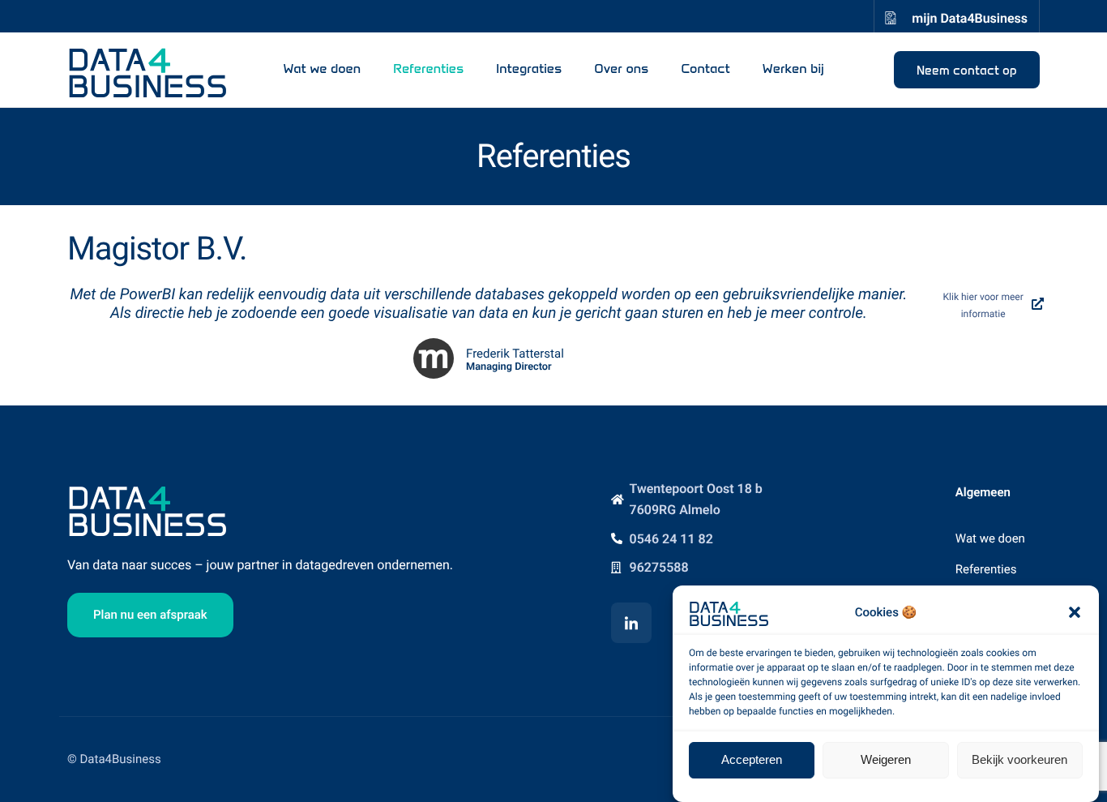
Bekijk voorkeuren (1019, 759)
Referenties (428, 69)
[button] (1074, 612)
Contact (705, 69)
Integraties (529, 69)
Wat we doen (322, 69)
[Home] (148, 69)
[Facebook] (631, 623)
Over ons (621, 69)
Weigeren (886, 759)
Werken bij (793, 69)
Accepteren (751, 759)
